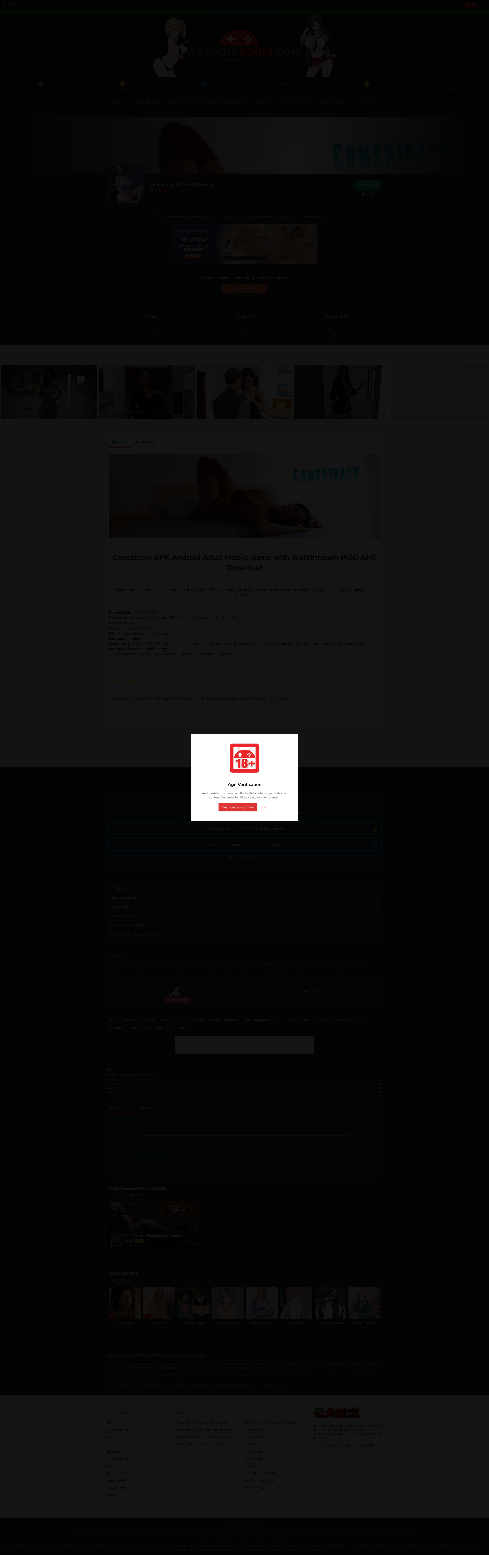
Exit (264, 807)
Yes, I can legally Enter (237, 807)
